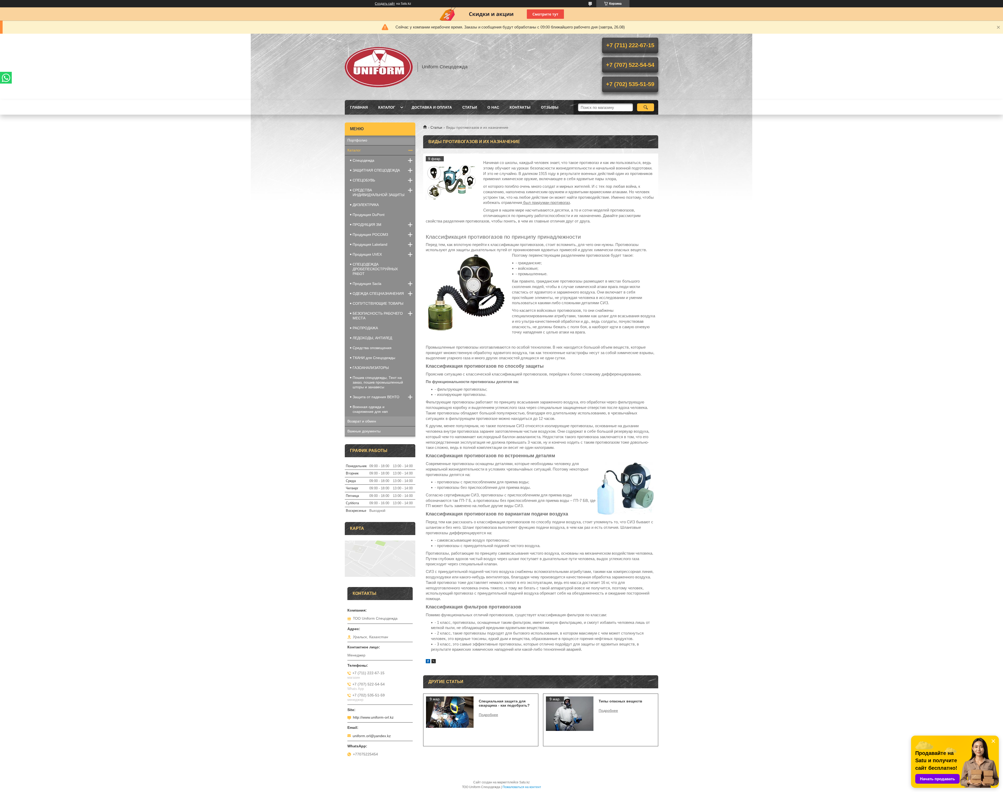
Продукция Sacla (367, 283)
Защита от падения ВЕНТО (376, 397)
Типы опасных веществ (620, 701)
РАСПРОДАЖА (365, 328)
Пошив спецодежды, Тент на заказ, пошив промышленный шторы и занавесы (378, 382)
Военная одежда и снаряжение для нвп (370, 409)
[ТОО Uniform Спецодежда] (379, 66)
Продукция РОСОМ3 (370, 234)
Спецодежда (363, 160)
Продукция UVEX (367, 254)
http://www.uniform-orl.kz (373, 717)
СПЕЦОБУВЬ (364, 180)
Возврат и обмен (361, 421)
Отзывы (549, 107)
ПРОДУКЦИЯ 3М (367, 224)
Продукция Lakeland (370, 244)
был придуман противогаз (546, 202)
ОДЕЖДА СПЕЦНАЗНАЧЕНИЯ (378, 293)
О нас (493, 107)
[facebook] (428, 662)
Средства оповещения (372, 348)
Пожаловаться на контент (522, 787)
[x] (433, 662)
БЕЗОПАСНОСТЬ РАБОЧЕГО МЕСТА (378, 315)
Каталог (386, 107)
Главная (359, 107)
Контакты (520, 107)
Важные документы (364, 431)
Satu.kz (524, 782)
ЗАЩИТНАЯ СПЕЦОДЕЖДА (376, 170)
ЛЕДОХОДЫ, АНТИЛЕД (372, 338)
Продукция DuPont (368, 215)
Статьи (469, 107)
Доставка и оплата (432, 107)
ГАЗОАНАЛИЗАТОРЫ (371, 368)
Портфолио (357, 140)
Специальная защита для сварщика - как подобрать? (504, 703)
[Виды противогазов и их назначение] (452, 182)
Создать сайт (385, 3)
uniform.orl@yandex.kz (372, 736)
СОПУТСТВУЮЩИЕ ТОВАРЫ (378, 303)
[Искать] (645, 107)
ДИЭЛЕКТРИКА (366, 205)
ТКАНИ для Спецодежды (374, 358)
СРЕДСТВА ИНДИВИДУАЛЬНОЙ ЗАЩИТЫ (378, 192)
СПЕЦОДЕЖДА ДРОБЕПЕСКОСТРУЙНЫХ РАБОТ (375, 269)
